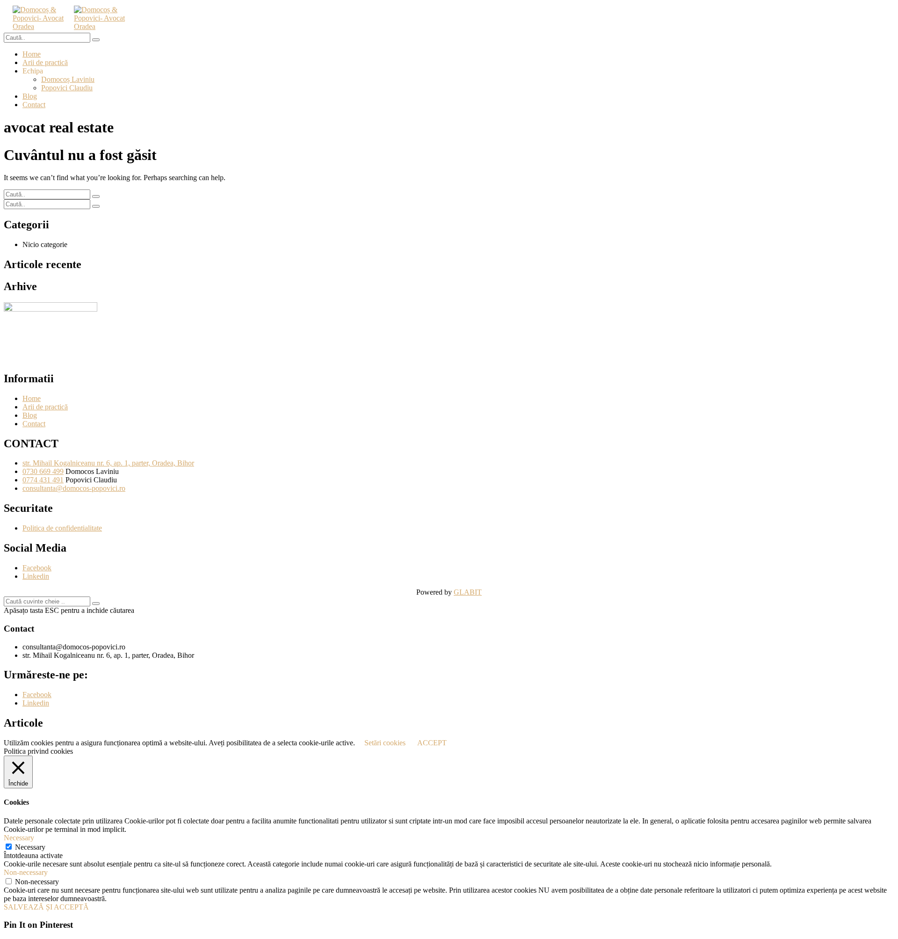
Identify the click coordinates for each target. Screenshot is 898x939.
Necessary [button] (19, 838)
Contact (33, 105)
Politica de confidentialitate (62, 528)
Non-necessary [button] (26, 872)
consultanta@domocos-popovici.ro (73, 488)
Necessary (30, 847)
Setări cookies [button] (385, 743)
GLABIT (468, 592)
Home (31, 54)
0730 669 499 (43, 471)
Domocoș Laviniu (67, 79)
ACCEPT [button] (432, 743)
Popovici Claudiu (67, 88)
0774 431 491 (43, 480)
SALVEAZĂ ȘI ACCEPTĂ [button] (46, 907)
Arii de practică (45, 62)
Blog (29, 96)
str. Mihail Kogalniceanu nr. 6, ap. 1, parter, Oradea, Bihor (108, 463)
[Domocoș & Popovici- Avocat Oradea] (41, 26)
